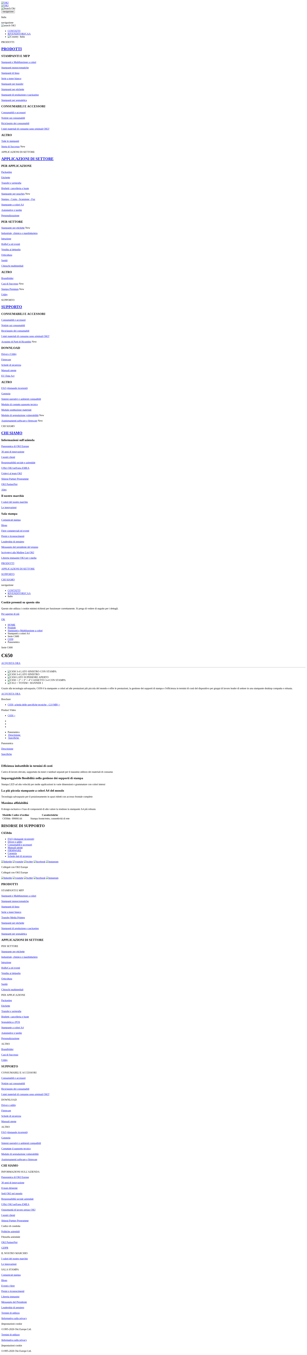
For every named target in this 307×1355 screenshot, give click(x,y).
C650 (10, 639)
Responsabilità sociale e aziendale (18, 462)
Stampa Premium (10, 289)
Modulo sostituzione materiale (16, 409)
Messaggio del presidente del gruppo (19, 547)
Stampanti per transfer (12, 84)
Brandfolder (7, 278)
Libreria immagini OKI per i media (18, 558)
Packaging (6, 172)
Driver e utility (15, 841)
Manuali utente (8, 370)
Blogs (4, 525)
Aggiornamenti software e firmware (19, 420)
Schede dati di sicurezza (20, 856)
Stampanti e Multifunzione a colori (18, 62)
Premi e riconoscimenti (12, 536)
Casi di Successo (9, 283)
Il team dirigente (9, 1188)
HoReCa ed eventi (10, 244)
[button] (153, 699)
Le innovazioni (8, 507)
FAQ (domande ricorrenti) (14, 388)
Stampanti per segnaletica (14, 100)
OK (3, 619)
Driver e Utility (9, 354)
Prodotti (12, 627)
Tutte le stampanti (10, 141)
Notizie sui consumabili (13, 118)
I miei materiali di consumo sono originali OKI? (25, 128)
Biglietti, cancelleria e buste (15, 188)
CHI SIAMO (11, 433)
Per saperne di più (10, 614)
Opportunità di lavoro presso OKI (18, 1209)
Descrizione (14, 735)
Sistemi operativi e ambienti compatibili (21, 399)
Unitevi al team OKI (11, 473)
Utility (4, 294)
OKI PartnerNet (9, 484)
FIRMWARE (14, 850)
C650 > (11, 715)
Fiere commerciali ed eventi (15, 530)
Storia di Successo (10, 146)
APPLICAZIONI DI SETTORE (27, 159)
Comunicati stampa (11, 520)
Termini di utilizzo (10, 1313)
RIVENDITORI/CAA (19, 33)
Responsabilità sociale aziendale (17, 1199)
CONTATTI (14, 31)
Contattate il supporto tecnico (16, 1148)
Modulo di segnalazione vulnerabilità (20, 415)
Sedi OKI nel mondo (11, 1193)
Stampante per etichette (13, 227)
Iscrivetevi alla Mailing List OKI (17, 552)
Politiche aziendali (10, 1231)
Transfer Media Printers (13, 917)
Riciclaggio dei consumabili (15, 123)
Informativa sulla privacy (14, 1318)
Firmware (6, 359)
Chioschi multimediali (12, 265)
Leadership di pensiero (12, 541)
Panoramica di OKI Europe (15, 446)
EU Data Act (7, 375)
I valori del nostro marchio (14, 502)
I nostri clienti (8, 457)
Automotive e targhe (11, 210)
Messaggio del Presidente (14, 1302)
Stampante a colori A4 (12, 204)
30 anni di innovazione (12, 451)
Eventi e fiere (8, 1285)
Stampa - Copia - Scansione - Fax (18, 199)
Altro (4, 489)
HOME (11, 624)
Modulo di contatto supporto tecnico (19, 404)
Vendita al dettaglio (11, 249)
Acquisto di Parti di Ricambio (16, 341)
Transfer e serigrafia (11, 183)
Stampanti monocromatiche (15, 67)
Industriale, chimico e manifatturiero (19, 233)
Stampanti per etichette (12, 89)
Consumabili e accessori (13, 112)
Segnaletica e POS (10, 1022)
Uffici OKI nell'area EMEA (15, 468)
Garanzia (5, 393)
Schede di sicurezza (11, 365)
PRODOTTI (11, 49)
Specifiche (14, 738)
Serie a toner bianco (11, 78)
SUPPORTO (11, 307)
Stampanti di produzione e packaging (20, 94)
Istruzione (6, 238)
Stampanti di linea (10, 73)
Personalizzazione (10, 215)
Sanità (4, 260)
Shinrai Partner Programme (15, 478)
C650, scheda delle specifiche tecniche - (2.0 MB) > (34, 704)
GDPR (4, 1247)
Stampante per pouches (13, 193)
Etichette (5, 177)
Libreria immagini (10, 1296)
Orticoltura (6, 255)
